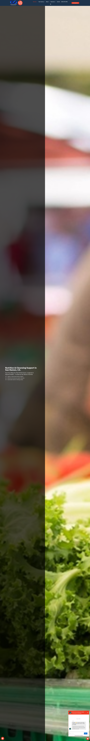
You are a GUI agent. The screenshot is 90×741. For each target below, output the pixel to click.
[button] (50, 4)
